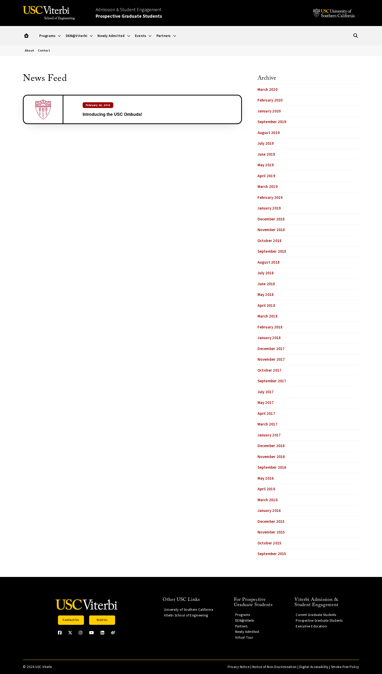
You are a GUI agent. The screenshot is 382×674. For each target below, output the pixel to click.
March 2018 (268, 316)
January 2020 (269, 111)
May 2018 (266, 294)
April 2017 (266, 413)
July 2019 (266, 143)
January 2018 (269, 338)
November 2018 (271, 230)
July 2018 (266, 273)
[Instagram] (80, 633)
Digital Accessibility (313, 667)
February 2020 (270, 100)
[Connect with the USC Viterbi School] (113, 633)
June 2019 (266, 154)
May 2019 (266, 165)
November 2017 (271, 359)
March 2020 (268, 89)
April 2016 (266, 489)
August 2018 (269, 262)
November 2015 (271, 532)
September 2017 (272, 381)
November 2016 (271, 457)
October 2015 (270, 543)
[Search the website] (355, 35)
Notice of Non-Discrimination (274, 667)
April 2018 (266, 305)
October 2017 (270, 370)
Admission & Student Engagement (129, 13)
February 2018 (270, 327)
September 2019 (272, 122)
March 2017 (268, 424)
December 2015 (271, 521)
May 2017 (266, 402)
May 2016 (266, 478)
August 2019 (269, 133)
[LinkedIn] (102, 633)
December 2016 (271, 446)
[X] (70, 633)
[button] (26, 35)
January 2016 (269, 510)
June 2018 (266, 284)
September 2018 (272, 251)
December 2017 (271, 349)
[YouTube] (91, 633)
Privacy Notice (238, 667)
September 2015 (272, 554)
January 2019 (269, 208)
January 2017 (269, 435)
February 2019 (270, 197)
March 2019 (268, 186)
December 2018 (271, 219)
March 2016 (268, 500)
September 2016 (272, 467)
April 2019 (266, 176)
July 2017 (266, 392)
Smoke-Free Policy (345, 667)
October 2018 (270, 241)
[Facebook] (60, 633)
